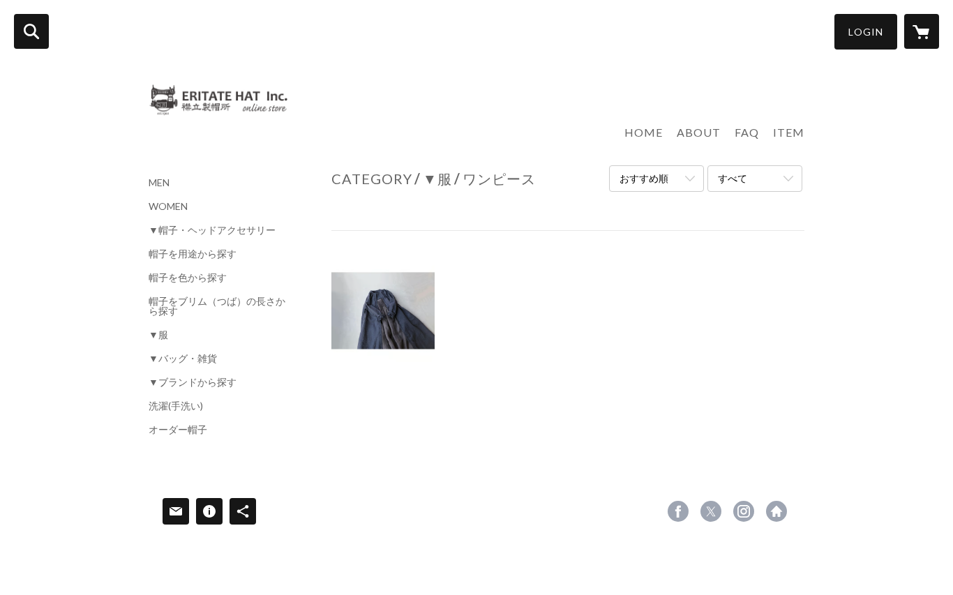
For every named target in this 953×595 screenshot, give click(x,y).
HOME (643, 132)
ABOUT (699, 132)
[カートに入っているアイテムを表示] (921, 31)
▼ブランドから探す (193, 382)
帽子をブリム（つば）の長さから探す (217, 306)
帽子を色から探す (188, 278)
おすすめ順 (644, 178)
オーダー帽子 (178, 430)
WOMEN (168, 206)
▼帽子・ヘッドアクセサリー (212, 230)
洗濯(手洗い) (176, 406)
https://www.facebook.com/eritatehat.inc (678, 511)
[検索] (31, 31)
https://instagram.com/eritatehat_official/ (743, 511)
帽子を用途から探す (193, 254)
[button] (865, 32)
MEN (159, 183)
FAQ (747, 132)
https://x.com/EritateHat (710, 511)
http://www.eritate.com (776, 511)
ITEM (788, 132)
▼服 (158, 335)
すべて (732, 178)
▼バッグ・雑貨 (183, 358)
